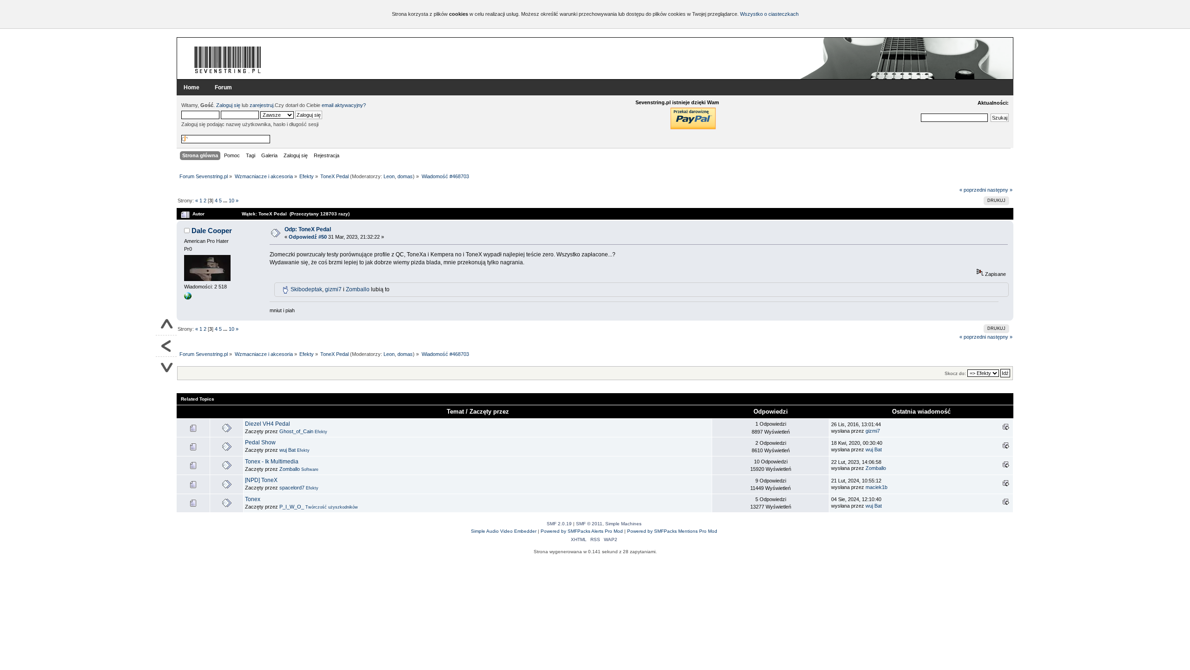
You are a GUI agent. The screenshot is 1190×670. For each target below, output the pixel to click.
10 (231, 200)
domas (405, 176)
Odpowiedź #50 (308, 237)
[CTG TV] (188, 298)
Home (191, 87)
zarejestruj (261, 105)
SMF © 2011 (589, 523)
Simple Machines (623, 523)
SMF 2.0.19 (559, 523)
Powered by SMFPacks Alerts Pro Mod (582, 531)
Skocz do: (955, 373)
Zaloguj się (228, 105)
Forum (223, 87)
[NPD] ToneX (261, 480)
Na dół (166, 367)
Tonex (252, 499)
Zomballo (358, 289)
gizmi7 (333, 289)
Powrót (166, 346)
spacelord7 (291, 487)
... (226, 200)
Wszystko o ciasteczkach (769, 14)
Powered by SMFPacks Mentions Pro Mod (672, 531)
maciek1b (876, 487)
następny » (999, 190)
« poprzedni (972, 190)
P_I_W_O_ (291, 506)
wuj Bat (287, 450)
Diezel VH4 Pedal (267, 424)
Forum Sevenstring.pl (227, 59)
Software (309, 469)
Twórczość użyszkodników (331, 507)
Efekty (321, 431)
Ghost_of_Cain (296, 431)
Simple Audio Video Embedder (503, 531)
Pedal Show (260, 442)
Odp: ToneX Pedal (307, 229)
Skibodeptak (306, 289)
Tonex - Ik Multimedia (271, 461)
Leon (389, 176)
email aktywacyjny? (344, 105)
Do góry (166, 324)
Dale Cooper (212, 230)
